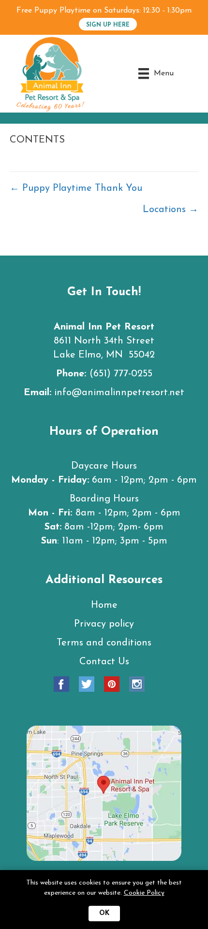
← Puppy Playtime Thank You (76, 188)
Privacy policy (104, 624)
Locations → (170, 209)
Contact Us (104, 662)
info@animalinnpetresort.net (119, 393)
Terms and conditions (104, 643)
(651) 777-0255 (120, 374)
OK (104, 913)
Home (104, 605)
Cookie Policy (144, 893)
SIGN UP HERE (108, 25)
